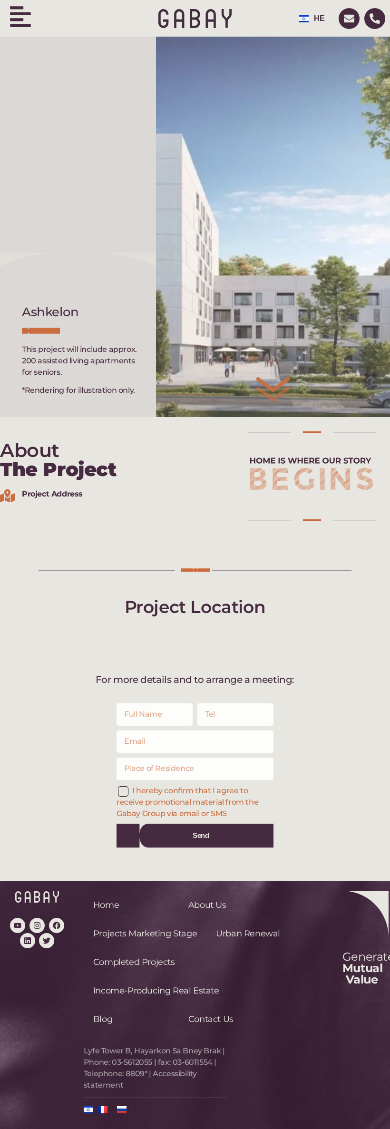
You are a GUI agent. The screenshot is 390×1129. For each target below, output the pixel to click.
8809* (136, 1073)
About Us (207, 905)
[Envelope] (349, 18)
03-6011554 (193, 1062)
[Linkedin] (27, 940)
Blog (102, 1019)
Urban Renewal (248, 933)
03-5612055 (132, 1062)
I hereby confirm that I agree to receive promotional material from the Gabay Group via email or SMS (187, 802)
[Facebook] (56, 925)
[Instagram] (37, 925)
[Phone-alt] (374, 18)
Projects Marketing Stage (145, 933)
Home (106, 905)
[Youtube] (17, 925)
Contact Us (211, 1019)
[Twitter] (46, 940)
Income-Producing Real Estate (156, 990)
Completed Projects (134, 962)
